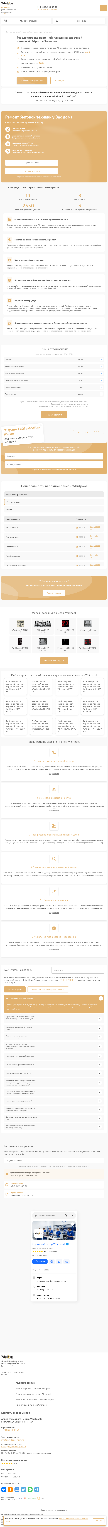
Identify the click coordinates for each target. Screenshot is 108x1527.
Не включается (12, 527)
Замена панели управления (14, 373)
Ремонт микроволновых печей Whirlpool (35, 1399)
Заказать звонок (54, 593)
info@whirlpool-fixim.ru (12, 1439)
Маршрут (42, 1262)
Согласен (98, 1520)
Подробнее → (95, 528)
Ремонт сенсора (10, 394)
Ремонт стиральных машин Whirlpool (33, 1394)
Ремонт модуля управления (14, 366)
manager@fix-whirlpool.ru (13, 1446)
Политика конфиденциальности (53, 1510)
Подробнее (54, 774)
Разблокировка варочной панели (16, 380)
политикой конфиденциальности (64, 469)
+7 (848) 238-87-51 (48, 7)
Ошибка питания (13, 556)
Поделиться (3, 1489)
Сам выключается (13, 537)
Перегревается (12, 547)
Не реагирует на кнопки (16, 566)
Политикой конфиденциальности (77, 1166)
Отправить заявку (32, 171)
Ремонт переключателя (13, 387)
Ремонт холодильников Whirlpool (32, 1404)
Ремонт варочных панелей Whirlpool (33, 1388)
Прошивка (8, 360)
